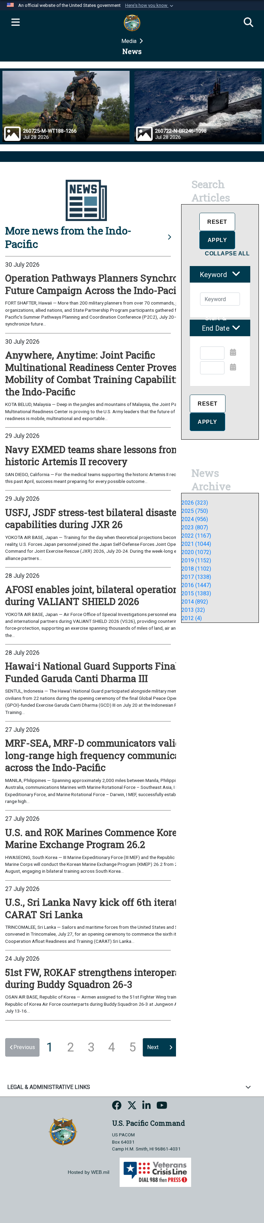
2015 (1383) (196, 593)
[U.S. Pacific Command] (63, 1131)
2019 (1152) (196, 560)
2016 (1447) (196, 585)
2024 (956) (195, 519)
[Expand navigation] (15, 22)
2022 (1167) (196, 535)
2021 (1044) (196, 544)
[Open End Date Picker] (233, 367)
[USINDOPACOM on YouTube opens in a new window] (161, 1107)
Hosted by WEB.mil (88, 1172)
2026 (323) (195, 502)
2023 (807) (195, 527)
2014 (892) (195, 601)
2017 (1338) (196, 577)
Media (129, 41)
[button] (150, 5)
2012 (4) (192, 618)
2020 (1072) (196, 552)
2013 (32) (193, 610)
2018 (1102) (196, 568)
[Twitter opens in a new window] (132, 1107)
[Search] (248, 22)
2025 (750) (195, 511)
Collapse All (227, 253)
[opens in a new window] (117, 1107)
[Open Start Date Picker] (233, 352)
